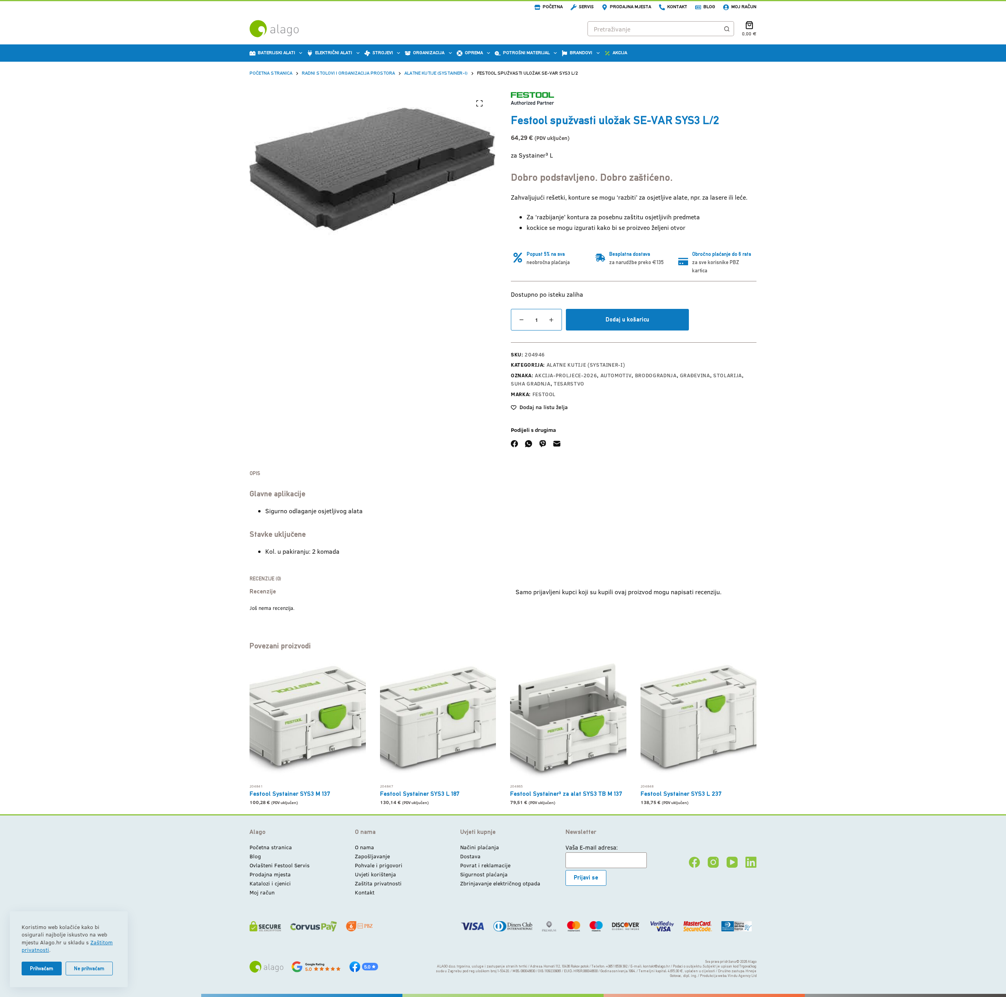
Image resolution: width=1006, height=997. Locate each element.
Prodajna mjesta (630, 6)
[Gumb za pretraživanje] (727, 29)
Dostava (470, 856)
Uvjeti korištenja (375, 874)
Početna (553, 6)
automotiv (616, 375)
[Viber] (542, 443)
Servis (586, 6)
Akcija (620, 52)
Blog (709, 6)
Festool (544, 394)
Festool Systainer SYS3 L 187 (419, 793)
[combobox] (654, 28)
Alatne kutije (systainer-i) (586, 364)
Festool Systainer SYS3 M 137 (290, 793)
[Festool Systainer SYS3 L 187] (438, 721)
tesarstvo (569, 383)
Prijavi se (586, 877)
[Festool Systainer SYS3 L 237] (699, 721)
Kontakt (677, 6)
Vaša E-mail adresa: (591, 847)
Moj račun (743, 6)
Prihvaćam (41, 968)
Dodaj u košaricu (627, 319)
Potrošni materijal (526, 52)
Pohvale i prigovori (378, 865)
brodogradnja (656, 375)
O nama (364, 847)
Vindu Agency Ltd (742, 976)
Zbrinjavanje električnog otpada (500, 883)
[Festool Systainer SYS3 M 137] (308, 721)
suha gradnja (531, 383)
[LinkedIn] (750, 862)
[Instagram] (713, 862)
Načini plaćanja (479, 847)
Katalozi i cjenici (270, 883)
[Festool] (532, 98)
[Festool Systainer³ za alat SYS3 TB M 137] (568, 721)
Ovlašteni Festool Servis (280, 865)
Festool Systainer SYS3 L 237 (681, 793)
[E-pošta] (556, 443)
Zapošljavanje (372, 856)
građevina (695, 375)
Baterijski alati (276, 52)
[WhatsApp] (528, 443)
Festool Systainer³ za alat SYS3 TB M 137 (566, 793)
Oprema (474, 52)
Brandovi (581, 52)
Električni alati (333, 52)
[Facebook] (514, 443)
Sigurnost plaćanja (484, 874)
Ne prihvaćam (89, 968)
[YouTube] (732, 862)
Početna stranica (271, 847)
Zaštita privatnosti (378, 883)
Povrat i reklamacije (485, 865)
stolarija (727, 375)
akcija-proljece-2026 (566, 375)
